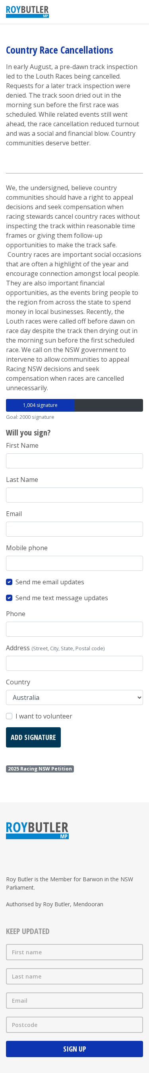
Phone (15, 613)
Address (55, 647)
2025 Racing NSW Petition (40, 768)
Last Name (22, 479)
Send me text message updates (61, 597)
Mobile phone (27, 547)
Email (14, 513)
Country (18, 682)
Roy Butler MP (27, 12)
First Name (22, 445)
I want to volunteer (43, 716)
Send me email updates (49, 582)
